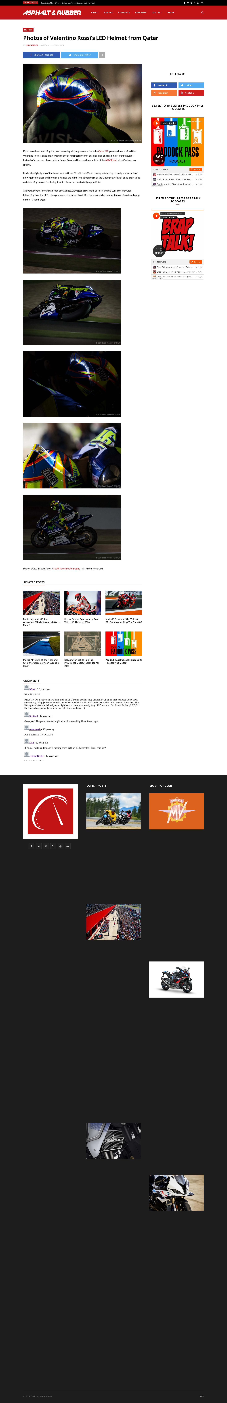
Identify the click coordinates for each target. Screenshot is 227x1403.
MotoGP (28, 30)
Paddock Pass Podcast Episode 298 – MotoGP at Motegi (123, 661)
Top (201, 1396)
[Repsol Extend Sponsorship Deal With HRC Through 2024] (82, 603)
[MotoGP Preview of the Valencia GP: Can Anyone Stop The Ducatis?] (123, 603)
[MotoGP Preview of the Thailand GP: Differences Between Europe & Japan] (41, 643)
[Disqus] (82, 722)
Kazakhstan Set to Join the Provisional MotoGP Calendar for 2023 (81, 662)
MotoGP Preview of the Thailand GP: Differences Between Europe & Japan (41, 662)
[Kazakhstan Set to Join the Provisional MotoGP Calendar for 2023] (82, 643)
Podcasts (124, 12)
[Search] (202, 12)
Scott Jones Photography (66, 568)
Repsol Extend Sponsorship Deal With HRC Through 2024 (81, 621)
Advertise (140, 12)
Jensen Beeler (32, 45)
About (95, 12)
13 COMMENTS (58, 45)
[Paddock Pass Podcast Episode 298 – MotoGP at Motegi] (123, 643)
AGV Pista (110, 160)
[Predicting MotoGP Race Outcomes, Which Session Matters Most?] (41, 603)
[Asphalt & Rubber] (52, 12)
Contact (156, 12)
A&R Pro (108, 12)
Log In (170, 12)
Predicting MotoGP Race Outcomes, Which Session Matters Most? (68, 3)
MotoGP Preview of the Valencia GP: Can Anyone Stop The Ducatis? (123, 621)
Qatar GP (103, 151)
